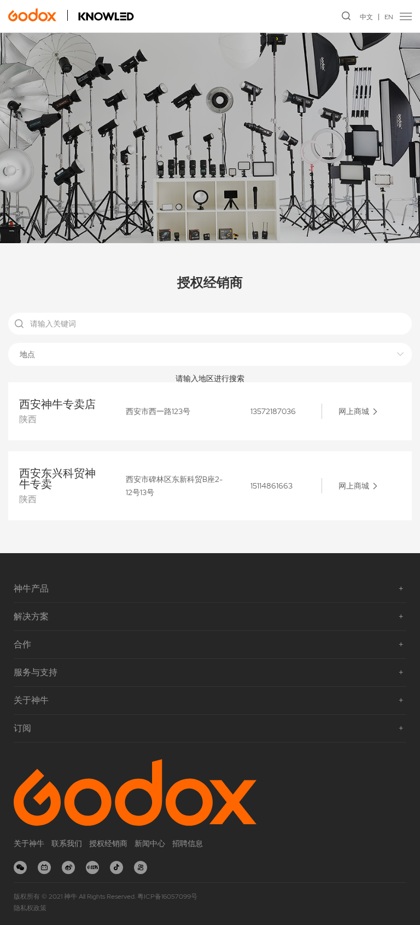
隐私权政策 (30, 908)
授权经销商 (108, 843)
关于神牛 (29, 843)
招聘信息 (187, 843)
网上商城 (354, 411)
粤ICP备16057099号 (167, 896)
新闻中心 (150, 843)
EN (388, 17)
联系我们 (66, 843)
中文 (366, 17)
